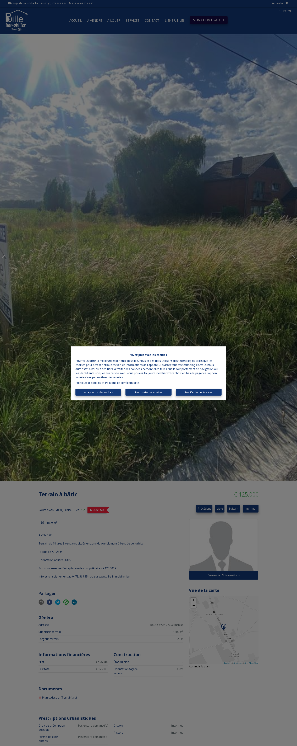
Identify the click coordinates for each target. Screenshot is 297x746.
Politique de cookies (88, 383)
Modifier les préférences (198, 392)
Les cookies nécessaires (148, 392)
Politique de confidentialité (122, 383)
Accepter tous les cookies (98, 392)
